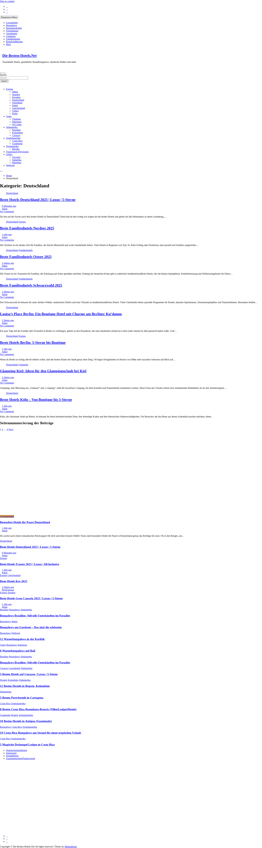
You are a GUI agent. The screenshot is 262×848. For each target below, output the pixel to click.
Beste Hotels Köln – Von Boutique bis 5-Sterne (36, 400)
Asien (9, 116)
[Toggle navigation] (1, 72)
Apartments (11, 33)
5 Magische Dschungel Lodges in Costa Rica (27, 744)
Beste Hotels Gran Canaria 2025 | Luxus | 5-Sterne (31, 598)
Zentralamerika (13, 138)
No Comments (7, 211)
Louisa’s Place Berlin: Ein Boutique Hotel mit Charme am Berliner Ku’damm (61, 314)
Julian (4, 208)
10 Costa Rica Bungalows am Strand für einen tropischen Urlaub (40, 732)
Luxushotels (12, 22)
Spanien (16, 94)
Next (10, 429)
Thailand (16, 119)
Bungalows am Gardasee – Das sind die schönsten (31, 627)
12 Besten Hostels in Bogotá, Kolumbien (25, 686)
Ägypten (16, 157)
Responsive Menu (9, 17)
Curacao (16, 135)
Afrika (9, 154)
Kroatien (16, 97)
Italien (15, 92)
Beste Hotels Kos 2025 (13, 581)
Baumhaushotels (14, 28)
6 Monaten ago (9, 206)
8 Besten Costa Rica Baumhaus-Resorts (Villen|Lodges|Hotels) (38, 709)
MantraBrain (71, 846)
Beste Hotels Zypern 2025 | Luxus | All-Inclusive (29, 564)
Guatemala (17, 143)
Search (3, 75)
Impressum (11, 753)
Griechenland (18, 108)
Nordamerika (12, 146)
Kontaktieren (12, 755)
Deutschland (18, 100)
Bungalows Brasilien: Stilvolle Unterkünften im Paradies (35, 615)
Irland (15, 105)
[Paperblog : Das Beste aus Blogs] (22, 807)
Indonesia (16, 121)
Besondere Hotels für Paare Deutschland (25, 522)
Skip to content (7, 1)
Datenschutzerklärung (16, 750)
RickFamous (8, 590)
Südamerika (11, 127)
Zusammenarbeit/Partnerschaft (20, 758)
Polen (15, 113)
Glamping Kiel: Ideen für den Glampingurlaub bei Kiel (43, 371)
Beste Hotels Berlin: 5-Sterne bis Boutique (33, 342)
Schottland (17, 102)
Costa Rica (17, 141)
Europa (9, 89)
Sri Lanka (17, 124)
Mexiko (16, 149)
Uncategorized (7, 516)
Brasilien (16, 130)
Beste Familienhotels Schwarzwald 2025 (31, 285)
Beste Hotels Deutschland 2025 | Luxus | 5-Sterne (38, 200)
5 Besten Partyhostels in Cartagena (21, 697)
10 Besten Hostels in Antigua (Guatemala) (26, 721)
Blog (8, 44)
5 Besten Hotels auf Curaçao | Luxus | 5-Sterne (29, 674)
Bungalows (11, 25)
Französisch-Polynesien (17, 151)
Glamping (11, 36)
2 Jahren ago (8, 263)
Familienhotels (13, 39)
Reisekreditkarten (14, 41)
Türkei (15, 111)
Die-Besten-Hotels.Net (19, 56)
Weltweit (10, 165)
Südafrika (16, 160)
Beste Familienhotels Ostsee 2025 (26, 257)
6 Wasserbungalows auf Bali (17, 650)
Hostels (3, 680)
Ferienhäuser (12, 31)
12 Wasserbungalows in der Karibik (22, 639)
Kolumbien (17, 132)
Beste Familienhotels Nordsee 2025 (27, 228)
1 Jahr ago (7, 234)
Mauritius (16, 162)
